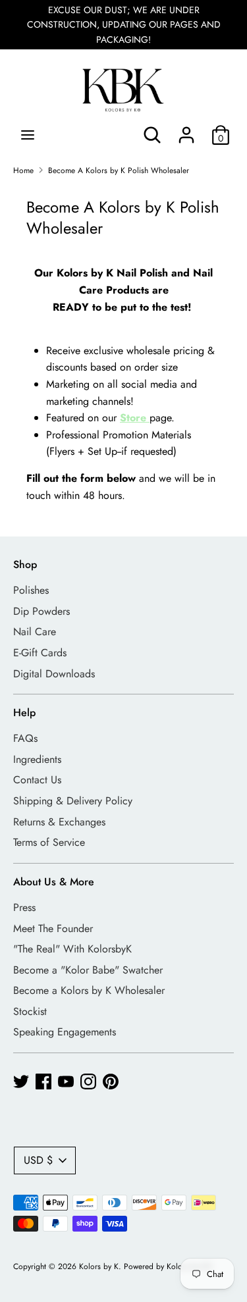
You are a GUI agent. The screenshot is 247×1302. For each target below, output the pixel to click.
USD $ (38, 1160)
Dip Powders (41, 611)
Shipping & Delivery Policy (72, 800)
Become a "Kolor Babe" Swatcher (88, 969)
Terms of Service (49, 842)
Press (24, 907)
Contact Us (37, 779)
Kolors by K (99, 1266)
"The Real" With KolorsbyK (72, 948)
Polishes (31, 590)
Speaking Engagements (64, 1031)
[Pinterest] (111, 1081)
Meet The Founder (53, 928)
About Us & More (53, 881)
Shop (25, 564)
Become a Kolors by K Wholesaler (89, 990)
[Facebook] (43, 1081)
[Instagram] (88, 1081)
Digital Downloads (54, 673)
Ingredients (37, 759)
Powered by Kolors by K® (168, 1266)
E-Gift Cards (40, 652)
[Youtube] (66, 1081)
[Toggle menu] (27, 135)
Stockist (30, 1011)
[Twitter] (21, 1081)
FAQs (25, 738)
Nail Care (34, 631)
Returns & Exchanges (59, 821)
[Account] (186, 130)
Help (24, 712)
